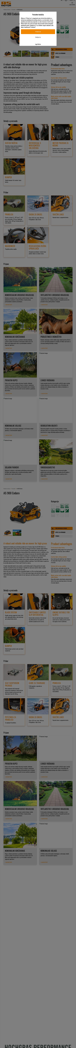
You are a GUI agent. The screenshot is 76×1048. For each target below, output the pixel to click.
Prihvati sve (38, 32)
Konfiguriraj (38, 37)
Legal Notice (38, 44)
